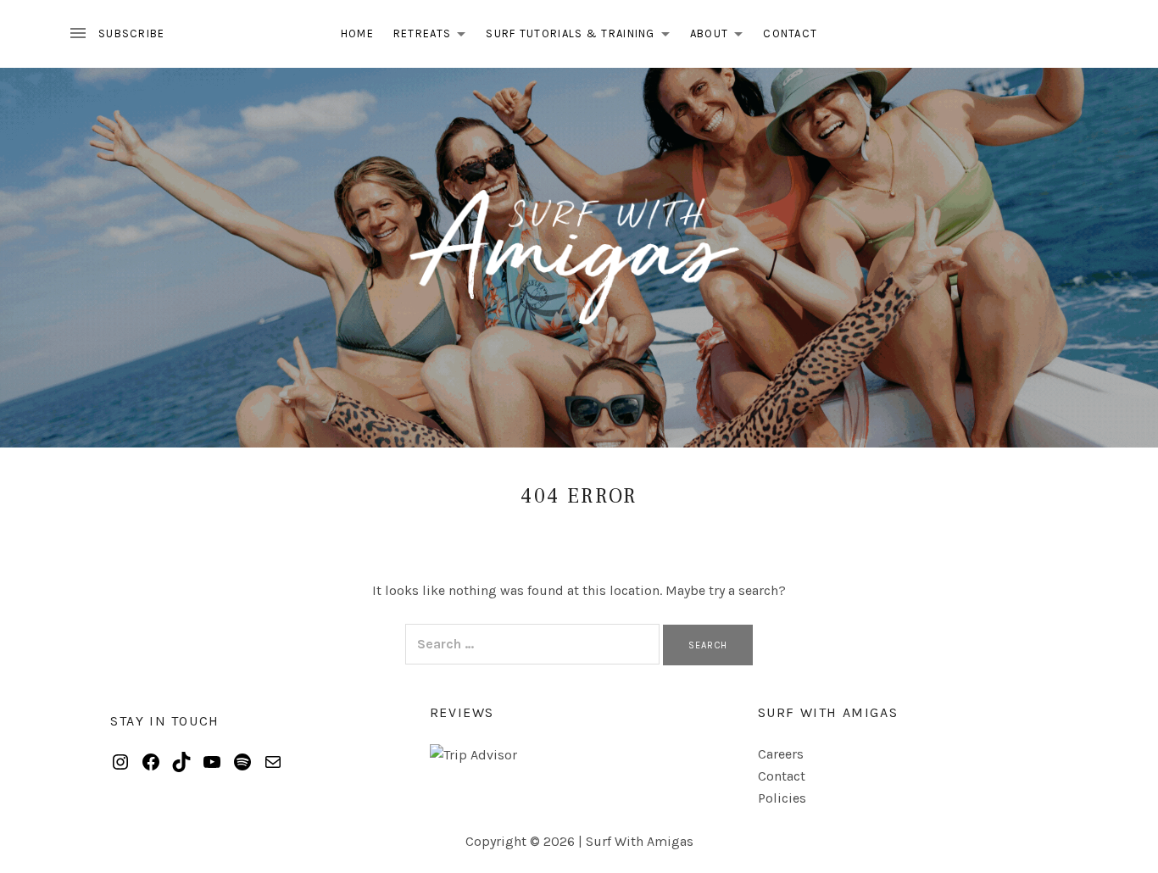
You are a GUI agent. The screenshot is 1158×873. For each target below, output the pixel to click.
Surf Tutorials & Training (582, 37)
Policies (782, 798)
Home (357, 33)
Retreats (434, 37)
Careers (781, 754)
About (721, 37)
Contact (790, 33)
